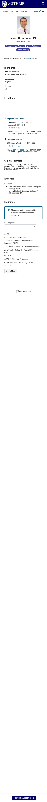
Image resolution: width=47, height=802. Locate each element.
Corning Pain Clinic (15, 139)
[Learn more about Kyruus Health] (23, 291)
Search (5, 11)
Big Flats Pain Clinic (15, 118)
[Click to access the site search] (43, 3)
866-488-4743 (31, 58)
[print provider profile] (43, 11)
